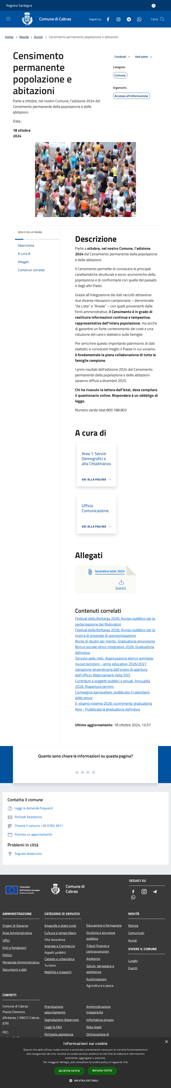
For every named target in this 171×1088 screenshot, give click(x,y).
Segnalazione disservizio (61, 1019)
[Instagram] (117, 19)
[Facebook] (106, 19)
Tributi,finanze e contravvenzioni (97, 948)
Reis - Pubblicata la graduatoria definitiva (107, 709)
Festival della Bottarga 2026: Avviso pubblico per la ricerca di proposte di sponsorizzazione (115, 632)
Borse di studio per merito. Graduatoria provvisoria (115, 641)
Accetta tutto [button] (69, 1071)
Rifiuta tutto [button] (102, 1070)
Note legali (94, 1026)
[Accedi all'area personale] (153, 5)
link (125, 1062)
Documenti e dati (15, 969)
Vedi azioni (142, 56)
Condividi (120, 56)
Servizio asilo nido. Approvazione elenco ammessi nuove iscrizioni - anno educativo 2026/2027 (114, 661)
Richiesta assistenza (58, 1034)
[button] (85, 1080)
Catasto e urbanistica (59, 958)
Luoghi (133, 960)
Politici (7, 954)
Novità (24, 36)
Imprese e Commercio (59, 945)
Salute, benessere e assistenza (100, 968)
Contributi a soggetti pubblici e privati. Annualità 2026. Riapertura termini (112, 683)
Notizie (133, 925)
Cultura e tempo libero (60, 932)
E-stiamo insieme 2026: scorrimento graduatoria (113, 703)
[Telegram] (127, 19)
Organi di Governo (15, 925)
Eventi (132, 968)
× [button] (166, 1041)
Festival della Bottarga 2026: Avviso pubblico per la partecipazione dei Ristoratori (115, 621)
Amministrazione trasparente (98, 1009)
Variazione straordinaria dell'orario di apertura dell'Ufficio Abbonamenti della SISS (111, 672)
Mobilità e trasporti (58, 971)
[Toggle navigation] (8, 18)
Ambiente (93, 958)
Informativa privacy (100, 1019)
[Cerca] (162, 19)
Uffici (6, 940)
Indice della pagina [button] (30, 232)
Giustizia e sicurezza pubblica (100, 935)
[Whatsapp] (137, 19)
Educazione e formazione (104, 925)
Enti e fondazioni (14, 947)
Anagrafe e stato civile (60, 925)
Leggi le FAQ (53, 1026)
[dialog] (85, 1062)
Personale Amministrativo (21, 962)
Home (9, 36)
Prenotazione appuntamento (54, 1009)
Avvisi (38, 36)
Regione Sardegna (19, 5)
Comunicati (136, 932)
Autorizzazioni (96, 979)
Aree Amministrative (17, 932)
